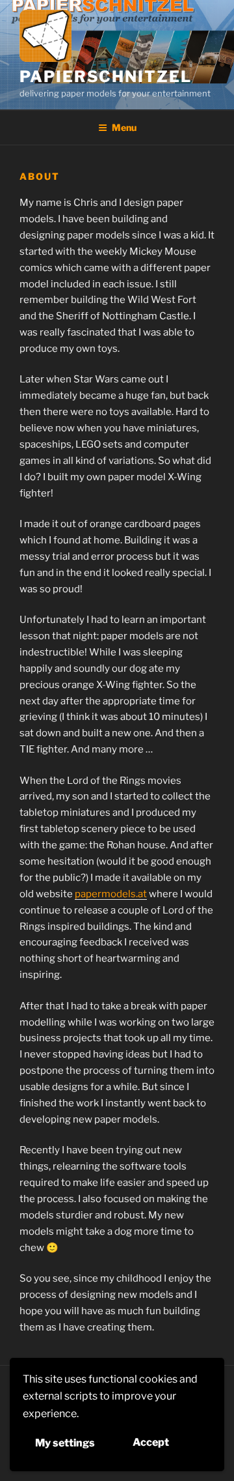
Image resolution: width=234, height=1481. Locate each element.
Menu (124, 127)
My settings (65, 1443)
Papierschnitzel (106, 76)
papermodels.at (111, 894)
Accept (151, 1442)
